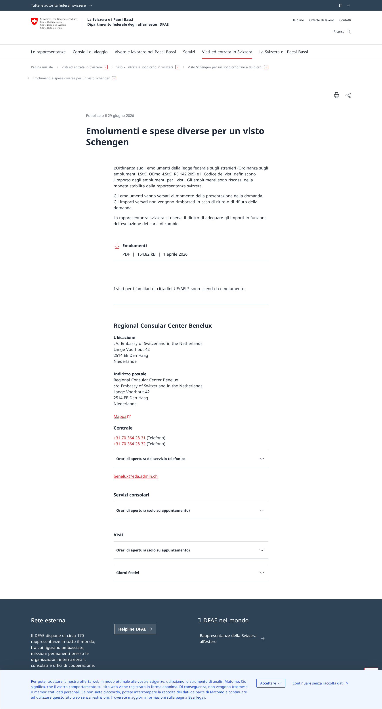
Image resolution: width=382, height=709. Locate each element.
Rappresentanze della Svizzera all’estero (228, 638)
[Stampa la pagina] (336, 95)
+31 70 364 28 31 (129, 437)
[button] (48, 52)
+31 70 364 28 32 (129, 443)
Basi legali (196, 697)
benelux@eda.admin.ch (136, 476)
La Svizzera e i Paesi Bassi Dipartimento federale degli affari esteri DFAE (128, 22)
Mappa (120, 416)
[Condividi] (348, 95)
